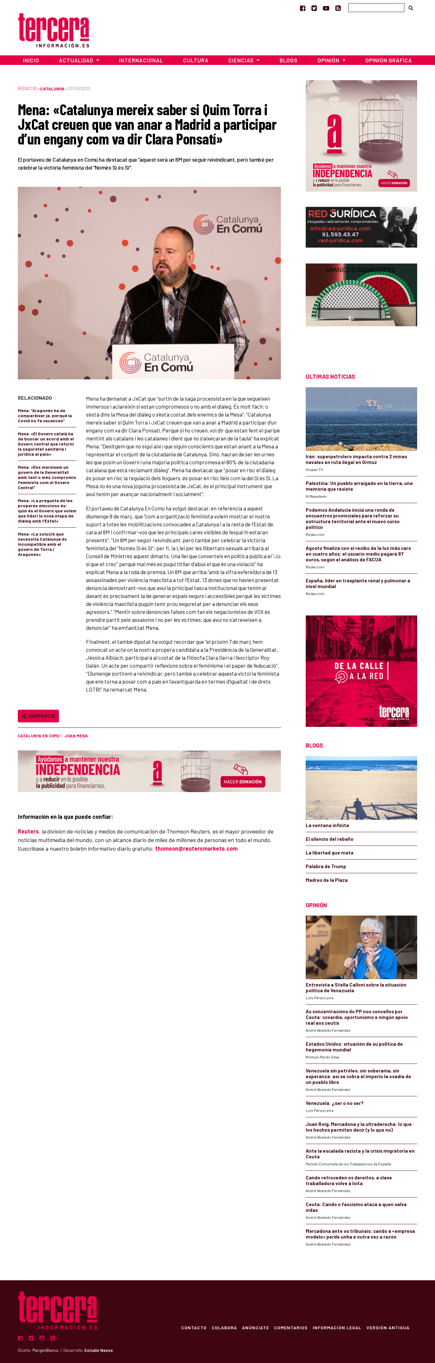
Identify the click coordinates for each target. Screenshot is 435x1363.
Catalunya (52, 88)
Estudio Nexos (98, 1350)
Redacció (27, 88)
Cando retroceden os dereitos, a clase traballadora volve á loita (349, 1180)
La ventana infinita (327, 825)
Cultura (196, 60)
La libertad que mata (329, 852)
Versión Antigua (388, 1327)
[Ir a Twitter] (314, 8)
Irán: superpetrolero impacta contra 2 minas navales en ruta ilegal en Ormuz (356, 459)
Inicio (31, 60)
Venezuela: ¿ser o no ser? (335, 1103)
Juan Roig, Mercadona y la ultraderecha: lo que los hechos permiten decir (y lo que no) (359, 1127)
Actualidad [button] (77, 60)
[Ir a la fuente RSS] (338, 8)
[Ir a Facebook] (302, 8)
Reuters (28, 831)
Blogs (289, 60)
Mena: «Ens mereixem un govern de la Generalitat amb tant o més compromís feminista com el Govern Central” (47, 477)
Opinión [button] (329, 60)
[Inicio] (53, 29)
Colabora (224, 1327)
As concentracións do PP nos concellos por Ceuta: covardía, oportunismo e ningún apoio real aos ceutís (357, 1017)
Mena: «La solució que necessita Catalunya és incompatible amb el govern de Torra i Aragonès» (42, 544)
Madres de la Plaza (327, 880)
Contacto (194, 1327)
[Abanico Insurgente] (361, 307)
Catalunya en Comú (39, 735)
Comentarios (291, 1327)
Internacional (141, 60)
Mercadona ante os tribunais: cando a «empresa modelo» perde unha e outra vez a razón (360, 1234)
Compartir (40, 716)
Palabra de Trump (326, 866)
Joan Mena (76, 735)
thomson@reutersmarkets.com (196, 848)
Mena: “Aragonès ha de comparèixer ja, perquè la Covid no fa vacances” (45, 415)
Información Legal (337, 1327)
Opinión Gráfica (388, 60)
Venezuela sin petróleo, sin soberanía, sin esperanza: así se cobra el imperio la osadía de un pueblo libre (358, 1076)
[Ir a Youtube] (326, 8)
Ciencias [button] (241, 60)
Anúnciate (255, 1327)
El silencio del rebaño (329, 839)
